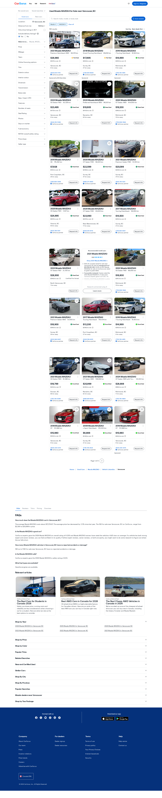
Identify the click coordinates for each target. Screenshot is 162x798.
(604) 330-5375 (56, 448)
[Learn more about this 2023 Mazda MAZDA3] (78, 100)
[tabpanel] (81, 541)
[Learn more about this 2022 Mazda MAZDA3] (143, 268)
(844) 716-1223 (120, 181)
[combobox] (38, 11)
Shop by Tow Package (24, 701)
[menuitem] (30, 4)
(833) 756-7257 (55, 230)
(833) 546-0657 (56, 339)
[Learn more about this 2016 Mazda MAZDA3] (143, 51)
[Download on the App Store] (107, 719)
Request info (74, 73)
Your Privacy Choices (92, 749)
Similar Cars (20, 670)
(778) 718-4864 (121, 398)
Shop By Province (22, 683)
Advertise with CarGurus (28, 766)
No (28, 36)
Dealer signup (60, 741)
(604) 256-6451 (88, 339)
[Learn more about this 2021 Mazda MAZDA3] (78, 51)
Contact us (123, 745)
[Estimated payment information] (59, 61)
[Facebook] (36, 718)
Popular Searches (22, 689)
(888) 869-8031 (88, 398)
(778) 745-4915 (120, 73)
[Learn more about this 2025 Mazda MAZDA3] (78, 209)
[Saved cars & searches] (129, 3)
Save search (139, 19)
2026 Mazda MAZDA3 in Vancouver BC (29, 626)
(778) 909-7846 (121, 122)
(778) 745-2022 (88, 448)
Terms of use (90, 741)
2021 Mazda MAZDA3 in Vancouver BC (118, 630)
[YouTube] (45, 718)
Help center (123, 741)
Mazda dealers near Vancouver (28, 695)
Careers (21, 762)
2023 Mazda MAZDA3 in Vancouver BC (29, 630)
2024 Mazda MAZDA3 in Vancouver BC (119, 626)
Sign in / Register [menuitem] (140, 3)
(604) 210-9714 (88, 231)
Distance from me (24, 26)
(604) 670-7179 (56, 73)
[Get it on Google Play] (122, 719)
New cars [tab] (38, 17)
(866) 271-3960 (88, 181)
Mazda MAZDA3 (93, 469)
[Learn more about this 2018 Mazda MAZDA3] (110, 51)
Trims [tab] (33, 508)
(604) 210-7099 (56, 122)
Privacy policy (90, 745)
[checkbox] (44, 30)
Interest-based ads (92, 754)
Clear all (71, 24)
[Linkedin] (55, 718)
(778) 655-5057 (121, 231)
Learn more (97, 291)
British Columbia (108, 469)
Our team (22, 745)
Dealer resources (61, 745)
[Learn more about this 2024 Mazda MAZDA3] (110, 209)
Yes (22, 36)
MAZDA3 (62, 24)
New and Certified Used (25, 664)
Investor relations (25, 754)
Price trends (23, 758)
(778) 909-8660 (88, 73)
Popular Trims (21, 652)
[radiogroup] (31, 35)
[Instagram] (50, 718)
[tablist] (31, 16)
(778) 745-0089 (56, 398)
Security (88, 758)
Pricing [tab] (39, 508)
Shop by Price (21, 640)
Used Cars (81, 469)
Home (72, 469)
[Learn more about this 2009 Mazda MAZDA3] (110, 426)
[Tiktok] (59, 718)
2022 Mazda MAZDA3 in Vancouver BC (74, 630)
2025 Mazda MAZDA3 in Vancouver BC (74, 626)
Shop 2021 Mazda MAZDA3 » (97, 260)
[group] (97, 24)
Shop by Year (20, 622)
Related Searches (22, 658)
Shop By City (20, 677)
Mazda (53, 24)
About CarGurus (25, 741)
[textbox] (134, 29)
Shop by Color (21, 646)
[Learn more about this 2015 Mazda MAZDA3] (78, 160)
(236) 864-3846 (56, 181)
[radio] (19, 36)
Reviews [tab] (25, 508)
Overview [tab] (47, 508)
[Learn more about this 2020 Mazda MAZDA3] (110, 100)
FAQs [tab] (18, 508)
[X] (41, 718)
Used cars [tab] (25, 17)
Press (21, 749)
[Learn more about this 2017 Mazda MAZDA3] (143, 209)
